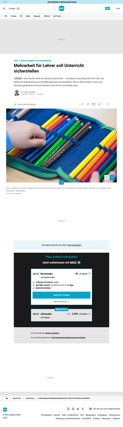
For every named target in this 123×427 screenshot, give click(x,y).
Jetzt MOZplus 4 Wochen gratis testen (62, 2)
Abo (107, 8)
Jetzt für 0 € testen (61, 295)
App (71, 285)
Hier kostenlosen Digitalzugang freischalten (68, 338)
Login (118, 8)
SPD (21, 16)
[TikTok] (78, 409)
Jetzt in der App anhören (27, 104)
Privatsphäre (46, 415)
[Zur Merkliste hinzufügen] (107, 104)
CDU (5, 16)
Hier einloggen (74, 245)
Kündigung (102, 415)
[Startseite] (7, 398)
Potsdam (13, 16)
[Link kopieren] (82, 104)
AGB (64, 415)
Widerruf (116, 418)
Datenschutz (73, 415)
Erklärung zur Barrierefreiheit (68, 418)
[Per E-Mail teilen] (93, 104)
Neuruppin (37, 16)
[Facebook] (83, 409)
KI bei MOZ (86, 418)
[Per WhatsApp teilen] (99, 104)
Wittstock (47, 16)
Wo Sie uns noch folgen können (106, 409)
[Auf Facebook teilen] (88, 104)
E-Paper (12, 8)
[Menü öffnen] (4, 8)
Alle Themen (57, 16)
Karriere (57, 415)
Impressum (106, 418)
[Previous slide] (106, 177)
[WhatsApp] (73, 409)
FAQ (82, 415)
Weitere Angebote (52, 333)
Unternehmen (114, 415)
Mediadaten (91, 415)
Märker (28, 16)
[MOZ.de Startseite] (61, 8)
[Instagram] (68, 409)
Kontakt (96, 418)
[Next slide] (112, 177)
